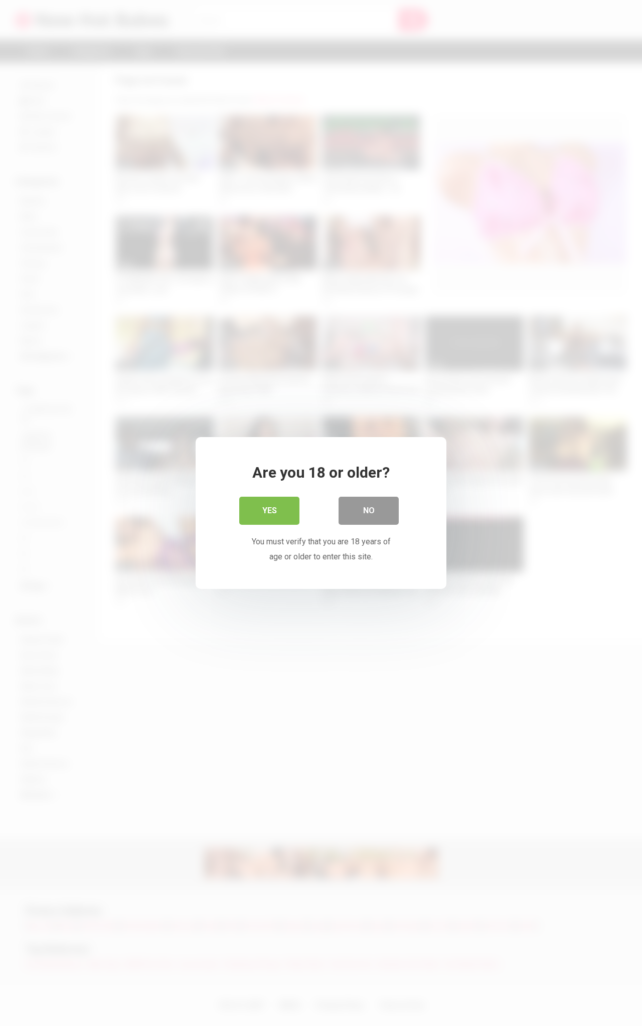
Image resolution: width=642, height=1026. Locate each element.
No (369, 510)
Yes (269, 510)
